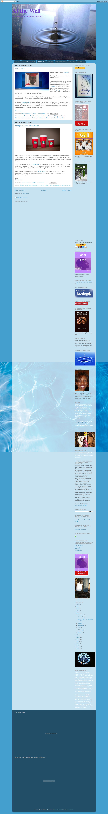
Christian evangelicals (25, 185)
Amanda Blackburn (24, 116)
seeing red (36, 164)
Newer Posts (19, 190)
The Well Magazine (61, 61)
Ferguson (58, 116)
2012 (78, 639)
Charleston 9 (51, 116)
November (81, 615)
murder (43, 117)
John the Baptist (79, 545)
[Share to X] (54, 114)
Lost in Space (78, 547)
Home (43, 190)
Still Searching (78, 550)
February (80, 630)
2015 (78, 613)
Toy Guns (77, 548)
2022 (78, 606)
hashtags (66, 72)
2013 (78, 637)
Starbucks (57, 185)
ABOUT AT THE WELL (28, 61)
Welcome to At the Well (81, 505)
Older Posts (66, 190)
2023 (78, 604)
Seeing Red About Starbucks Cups (27, 126)
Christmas (34, 185)
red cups (52, 185)
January (80, 632)
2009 (78, 646)
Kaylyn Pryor (24, 117)
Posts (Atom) (26, 193)
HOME (17, 61)
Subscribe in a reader (80, 529)
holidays (47, 185)
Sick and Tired (20, 69)
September (81, 625)
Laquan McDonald (33, 117)
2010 (78, 643)
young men (59, 90)
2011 (78, 641)
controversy (41, 185)
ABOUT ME (41, 61)
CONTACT (81, 61)
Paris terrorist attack (51, 117)
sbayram (59, 809)
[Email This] (51, 114)
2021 (78, 608)
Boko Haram (44, 116)
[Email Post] (48, 113)
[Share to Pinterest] (57, 114)
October (80, 623)
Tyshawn (52, 86)
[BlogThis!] (52, 114)
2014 (78, 635)
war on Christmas (65, 185)
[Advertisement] (84, 212)
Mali (39, 117)
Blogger (71, 809)
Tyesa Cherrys (25, 102)
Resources (72, 61)
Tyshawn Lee (60, 117)
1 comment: (40, 182)
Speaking (50, 61)
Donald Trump (41, 171)
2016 (78, 610)
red (50, 155)
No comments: (41, 113)
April (79, 627)
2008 (78, 648)
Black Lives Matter (35, 116)
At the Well (26, 10)
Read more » (18, 110)
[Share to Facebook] (56, 114)
